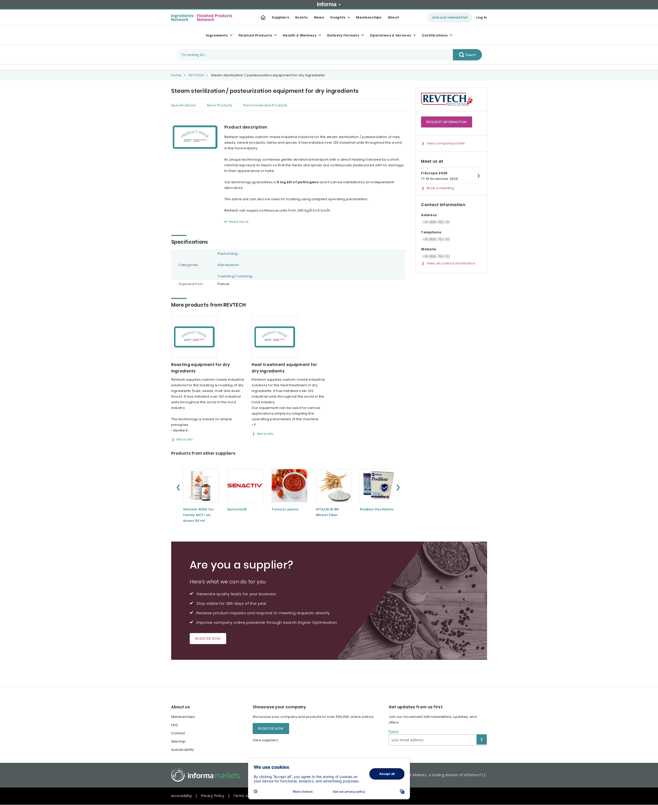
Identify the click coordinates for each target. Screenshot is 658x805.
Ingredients (217, 35)
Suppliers (280, 17)
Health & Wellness (300, 35)
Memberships (368, 17)
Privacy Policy (212, 795)
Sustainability (182, 749)
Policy (394, 731)
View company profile (446, 143)
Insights (337, 17)
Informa (329, 4)
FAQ (174, 724)
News (319, 17)
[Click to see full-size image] (195, 137)
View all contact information (451, 263)
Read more (239, 221)
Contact (178, 733)
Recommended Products (265, 105)
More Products (219, 105)
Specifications (183, 105)
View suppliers (265, 740)
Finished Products (255, 35)
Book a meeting (440, 188)
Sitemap (178, 741)
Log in (481, 17)
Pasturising (227, 253)
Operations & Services (390, 35)
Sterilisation (228, 264)
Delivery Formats (343, 35)
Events (301, 17)
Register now (208, 638)
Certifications (435, 35)
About (393, 17)
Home (176, 75)
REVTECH (196, 75)
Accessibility (181, 795)
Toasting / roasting (234, 276)
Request (446, 122)
